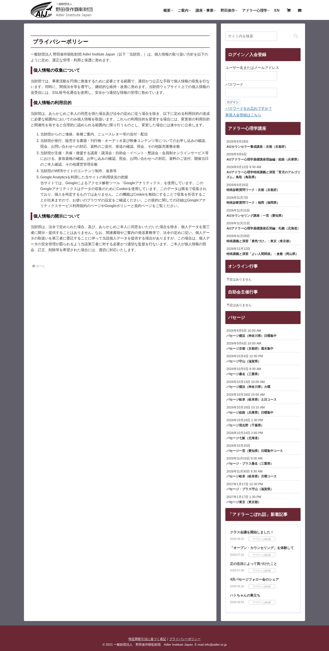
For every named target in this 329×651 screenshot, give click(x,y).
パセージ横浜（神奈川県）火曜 (248, 386)
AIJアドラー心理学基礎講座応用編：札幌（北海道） (263, 228)
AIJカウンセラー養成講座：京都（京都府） (257, 146)
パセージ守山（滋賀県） (243, 361)
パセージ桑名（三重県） (243, 374)
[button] (296, 36)
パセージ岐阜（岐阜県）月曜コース (251, 476)
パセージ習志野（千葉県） (245, 425)
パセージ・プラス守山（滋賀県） (249, 489)
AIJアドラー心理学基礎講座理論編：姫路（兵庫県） (263, 159)
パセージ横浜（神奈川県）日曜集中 (251, 335)
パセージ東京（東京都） (243, 502)
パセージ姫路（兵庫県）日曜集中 (249, 412)
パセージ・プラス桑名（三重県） (249, 463)
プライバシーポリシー (185, 639)
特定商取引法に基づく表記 (147, 639)
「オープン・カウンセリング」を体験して (262, 548)
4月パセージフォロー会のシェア (254, 579)
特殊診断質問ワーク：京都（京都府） (253, 190)
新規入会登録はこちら (243, 115)
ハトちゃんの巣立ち (245, 595)
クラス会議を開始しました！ (252, 532)
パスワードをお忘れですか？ (248, 108)
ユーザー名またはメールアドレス (252, 68)
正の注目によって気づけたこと (253, 564)
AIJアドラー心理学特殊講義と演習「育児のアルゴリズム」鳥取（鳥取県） (263, 174)
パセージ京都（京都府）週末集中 (249, 348)
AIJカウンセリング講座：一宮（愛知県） (255, 215)
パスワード (234, 84)
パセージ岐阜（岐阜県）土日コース (251, 399)
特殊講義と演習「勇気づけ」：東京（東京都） (259, 241)
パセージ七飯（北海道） (243, 438)
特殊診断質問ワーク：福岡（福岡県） (253, 202)
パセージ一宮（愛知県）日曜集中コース (254, 450)
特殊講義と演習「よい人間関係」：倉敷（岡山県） (262, 254)
